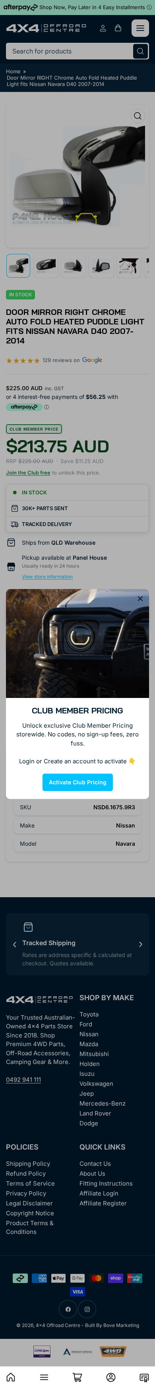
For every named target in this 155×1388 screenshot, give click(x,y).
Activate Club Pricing (78, 782)
